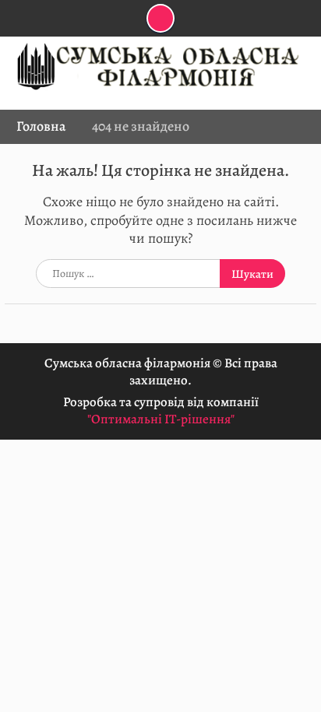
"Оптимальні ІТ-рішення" (161, 419)
